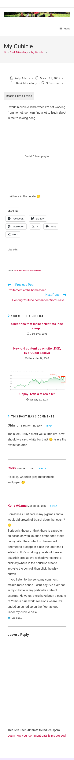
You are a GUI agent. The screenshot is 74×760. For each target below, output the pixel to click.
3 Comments (54, 83)
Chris (12, 468)
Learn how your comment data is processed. (37, 735)
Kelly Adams (23, 78)
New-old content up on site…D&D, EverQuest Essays (37, 350)
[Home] (5, 52)
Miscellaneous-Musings (27, 270)
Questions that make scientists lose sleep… (37, 326)
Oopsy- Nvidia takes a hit (37, 394)
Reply (49, 426)
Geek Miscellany (26, 83)
